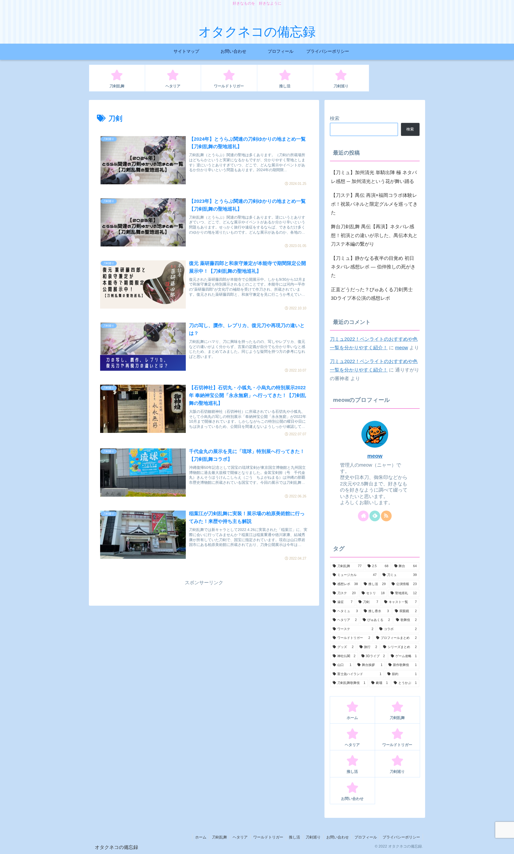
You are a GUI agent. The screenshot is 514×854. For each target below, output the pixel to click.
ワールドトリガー (268, 837)
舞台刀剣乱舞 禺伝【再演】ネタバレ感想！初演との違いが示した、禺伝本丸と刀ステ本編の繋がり (374, 235)
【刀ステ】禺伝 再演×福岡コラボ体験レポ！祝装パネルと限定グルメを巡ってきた (374, 204)
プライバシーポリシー (401, 837)
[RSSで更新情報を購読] (386, 516)
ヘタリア (240, 837)
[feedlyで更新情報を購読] (374, 516)
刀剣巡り (313, 837)
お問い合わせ (337, 837)
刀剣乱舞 (219, 837)
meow (401, 347)
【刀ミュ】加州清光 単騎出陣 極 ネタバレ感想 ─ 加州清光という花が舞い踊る (374, 177)
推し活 (294, 837)
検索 (334, 118)
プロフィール (365, 837)
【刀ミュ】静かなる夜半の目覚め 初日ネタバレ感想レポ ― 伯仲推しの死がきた (373, 267)
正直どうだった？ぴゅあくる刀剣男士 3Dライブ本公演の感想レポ (372, 294)
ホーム (200, 837)
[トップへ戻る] (506, 846)
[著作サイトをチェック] (363, 516)
